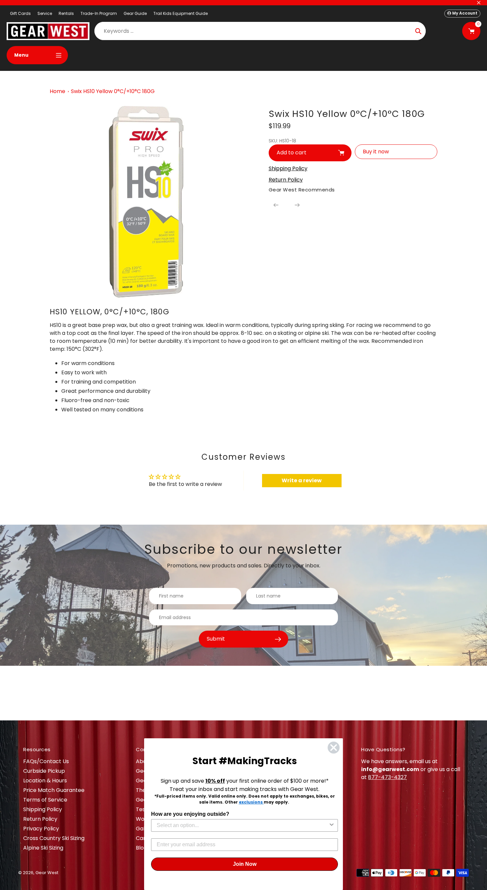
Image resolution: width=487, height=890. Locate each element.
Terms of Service (45, 800)
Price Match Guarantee (53, 790)
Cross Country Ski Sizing (53, 838)
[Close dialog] (333, 747)
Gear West (46, 872)
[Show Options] (331, 825)
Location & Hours (45, 780)
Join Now (244, 864)
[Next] (297, 205)
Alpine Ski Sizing (43, 848)
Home (57, 91)
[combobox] (242, 825)
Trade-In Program (99, 13)
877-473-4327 (387, 777)
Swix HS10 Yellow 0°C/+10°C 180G (113, 91)
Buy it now (376, 151)
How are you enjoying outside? (190, 814)
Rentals (66, 13)
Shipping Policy (42, 809)
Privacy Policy (41, 828)
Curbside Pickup (44, 771)
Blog (141, 848)
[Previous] (276, 205)
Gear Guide (135, 13)
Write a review (302, 480)
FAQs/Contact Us (46, 761)
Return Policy (40, 819)
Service (44, 13)
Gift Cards (20, 13)
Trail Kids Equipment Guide (180, 13)
